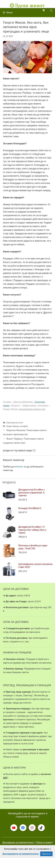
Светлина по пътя (14, 423)
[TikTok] (41, 827)
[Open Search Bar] (51, 10)
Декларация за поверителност (18, 842)
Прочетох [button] (46, 854)
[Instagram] (32, 827)
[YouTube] (13, 827)
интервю (24, 426)
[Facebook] (23, 827)
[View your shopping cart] (43, 10)
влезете (18, 466)
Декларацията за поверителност (20, 853)
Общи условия (44, 842)
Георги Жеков (12, 426)
